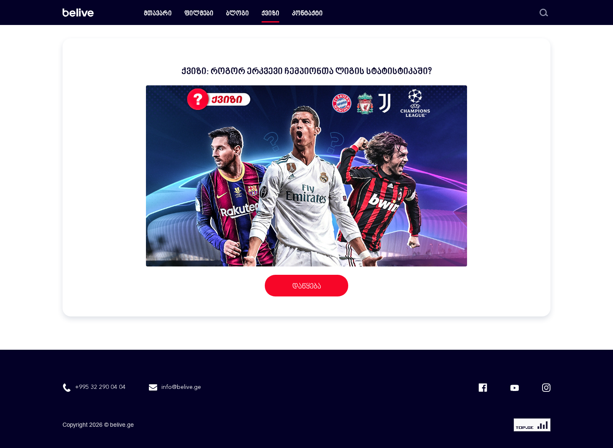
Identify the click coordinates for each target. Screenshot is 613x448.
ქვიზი (270, 13)
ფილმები (199, 13)
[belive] (78, 12)
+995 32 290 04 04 (100, 387)
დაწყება (306, 287)
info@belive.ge (181, 387)
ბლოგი (237, 13)
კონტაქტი (307, 13)
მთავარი (158, 13)
